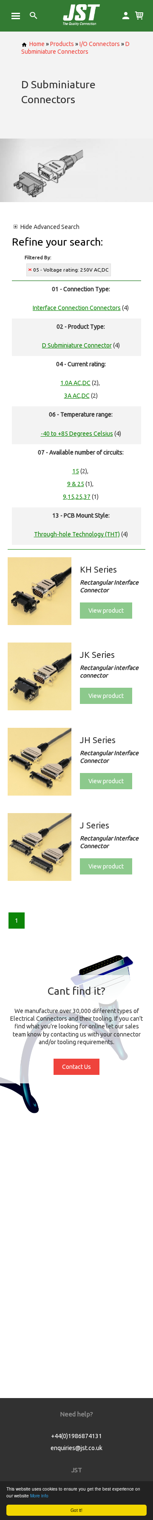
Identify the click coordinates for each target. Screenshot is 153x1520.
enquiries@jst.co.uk (76, 1448)
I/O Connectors (99, 44)
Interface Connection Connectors (77, 307)
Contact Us (76, 1066)
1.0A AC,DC (75, 382)
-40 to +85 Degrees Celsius (77, 433)
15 (75, 471)
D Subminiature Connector (77, 345)
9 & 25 (75, 484)
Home (37, 44)
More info (39, 1495)
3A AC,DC (77, 395)
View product (106, 610)
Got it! (76, 1510)
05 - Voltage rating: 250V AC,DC (70, 269)
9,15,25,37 (77, 496)
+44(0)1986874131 (76, 1436)
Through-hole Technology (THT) (77, 534)
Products (62, 44)
